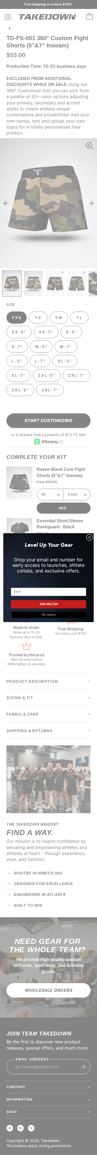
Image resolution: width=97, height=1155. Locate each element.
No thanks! (49, 614)
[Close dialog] (89, 537)
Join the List (48, 604)
